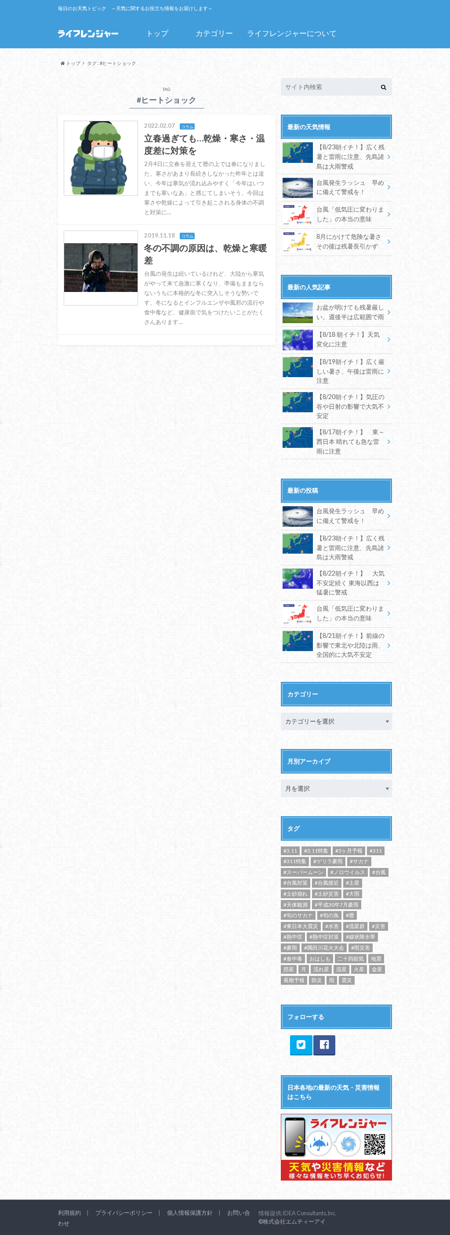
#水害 (332, 926)
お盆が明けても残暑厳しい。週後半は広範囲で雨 (350, 311)
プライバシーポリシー (123, 1212)
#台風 (379, 872)
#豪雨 (290, 947)
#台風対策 (295, 882)
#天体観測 (295, 904)
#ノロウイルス (347, 872)
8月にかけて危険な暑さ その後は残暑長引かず (348, 241)
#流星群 (355, 926)
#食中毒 (292, 958)
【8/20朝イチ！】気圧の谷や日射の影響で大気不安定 (350, 406)
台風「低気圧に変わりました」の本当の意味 (350, 214)
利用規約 (69, 1212)
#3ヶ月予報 (349, 850)
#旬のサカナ (298, 915)
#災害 (378, 926)
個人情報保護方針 (190, 1212)
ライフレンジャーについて (292, 33)
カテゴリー (214, 33)
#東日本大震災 (300, 926)
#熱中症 (292, 936)
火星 (359, 969)
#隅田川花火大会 (324, 947)
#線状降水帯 (360, 936)
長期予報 (294, 980)
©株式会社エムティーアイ (292, 1221)
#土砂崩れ (295, 893)
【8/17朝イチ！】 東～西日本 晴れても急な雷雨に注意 (350, 441)
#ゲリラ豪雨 (328, 861)
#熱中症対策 (324, 936)
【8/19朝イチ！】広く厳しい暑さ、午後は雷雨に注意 (350, 371)
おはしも (319, 958)
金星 (377, 969)
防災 (317, 980)
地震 (376, 958)
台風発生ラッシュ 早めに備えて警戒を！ (350, 187)
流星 (341, 969)
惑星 (288, 969)
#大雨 (352, 893)
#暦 (350, 915)
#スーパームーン (303, 872)
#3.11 (290, 850)
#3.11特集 (316, 850)
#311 (376, 850)
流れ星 (321, 969)
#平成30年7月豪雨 (337, 904)
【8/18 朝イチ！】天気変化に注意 (348, 339)
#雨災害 (360, 947)
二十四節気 (351, 958)
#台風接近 (327, 882)
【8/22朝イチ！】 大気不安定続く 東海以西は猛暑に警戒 (350, 582)
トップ (157, 33)
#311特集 (294, 861)
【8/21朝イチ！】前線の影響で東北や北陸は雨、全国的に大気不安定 (350, 645)
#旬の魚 (329, 915)
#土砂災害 (327, 893)
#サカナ (359, 861)
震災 (346, 980)
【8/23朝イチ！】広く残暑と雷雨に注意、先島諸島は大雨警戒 (350, 156)
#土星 (352, 882)
